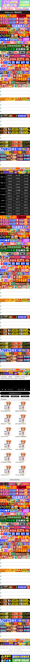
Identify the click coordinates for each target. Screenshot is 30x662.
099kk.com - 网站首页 (13, 12)
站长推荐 (3, 188)
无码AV (3, 200)
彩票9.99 (10, 196)
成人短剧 (26, 211)
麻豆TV (18, 199)
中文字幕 (18, 181)
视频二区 (3, 182)
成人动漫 (26, 178)
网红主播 (18, 175)
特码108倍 (15, 396)
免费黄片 (26, 205)
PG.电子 (25, 396)
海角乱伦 (18, 208)
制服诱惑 (26, 208)
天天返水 (26, 196)
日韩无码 (26, 214)
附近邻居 (10, 187)
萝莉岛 (26, 202)
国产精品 (10, 175)
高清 (19, 389)
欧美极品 (18, 178)
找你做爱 (26, 187)
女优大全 (18, 202)
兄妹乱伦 (18, 211)
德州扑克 (26, 193)
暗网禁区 (10, 208)
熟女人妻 (18, 205)
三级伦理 (10, 181)
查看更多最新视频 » (15, 479)
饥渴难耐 (18, 187)
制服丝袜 (18, 184)
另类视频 (26, 184)
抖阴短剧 (18, 214)
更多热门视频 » (25, 399)
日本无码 (26, 175)
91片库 (10, 202)
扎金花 (18, 196)
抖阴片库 (3, 206)
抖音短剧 (10, 199)
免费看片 (3, 212)
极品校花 (10, 214)
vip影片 (5, 396)
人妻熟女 (10, 184)
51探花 (26, 199)
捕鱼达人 (10, 193)
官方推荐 (3, 194)
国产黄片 (10, 205)
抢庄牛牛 (18, 193)
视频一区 (3, 177)
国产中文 (10, 211)
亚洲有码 (10, 178)
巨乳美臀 (26, 181)
